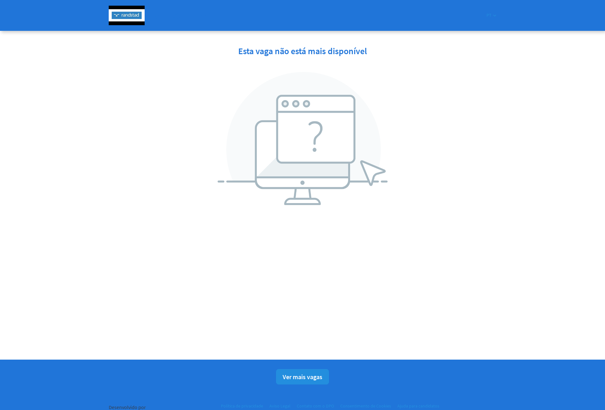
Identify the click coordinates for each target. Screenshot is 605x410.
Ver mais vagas (302, 377)
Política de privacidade (242, 405)
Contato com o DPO (315, 405)
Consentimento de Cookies (365, 405)
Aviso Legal (280, 405)
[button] (491, 15)
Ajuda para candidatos (418, 405)
